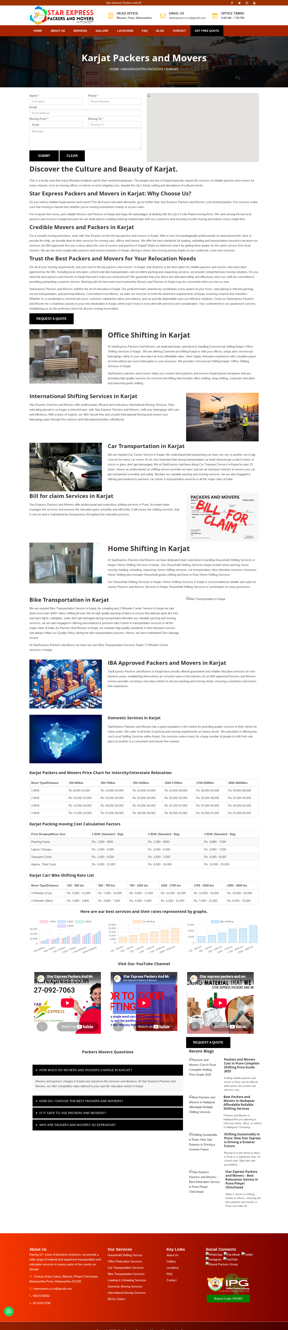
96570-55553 (41, 1295)
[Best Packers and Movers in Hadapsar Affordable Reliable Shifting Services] (204, 1112)
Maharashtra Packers (142, 69)
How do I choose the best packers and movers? (81, 1101)
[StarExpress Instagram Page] (247, 4)
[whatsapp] (9, 1311)
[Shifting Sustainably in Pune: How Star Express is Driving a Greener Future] (204, 1149)
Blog (160, 30)
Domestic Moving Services (125, 1286)
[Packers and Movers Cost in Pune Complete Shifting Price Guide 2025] (204, 1074)
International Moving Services (127, 1292)
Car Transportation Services (126, 1267)
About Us (58, 30)
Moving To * (95, 118)
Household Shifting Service (125, 1255)
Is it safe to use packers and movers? (72, 1113)
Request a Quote (51, 318)
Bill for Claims (116, 1299)
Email (33, 107)
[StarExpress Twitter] (239, 4)
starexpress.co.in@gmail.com (187, 17)
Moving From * (38, 118)
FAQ (145, 30)
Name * (34, 95)
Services (80, 30)
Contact (179, 30)
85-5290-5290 (42, 1303)
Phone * (93, 95)
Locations (125, 30)
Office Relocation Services (125, 1261)
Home (38, 30)
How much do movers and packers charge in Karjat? (85, 1070)
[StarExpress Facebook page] (232, 4)
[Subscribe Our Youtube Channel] (254, 4)
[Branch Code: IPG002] (228, 1294)
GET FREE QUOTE (207, 30)
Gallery (102, 30)
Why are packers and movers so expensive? (77, 1125)
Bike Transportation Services (126, 1274)
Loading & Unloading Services (127, 1280)
